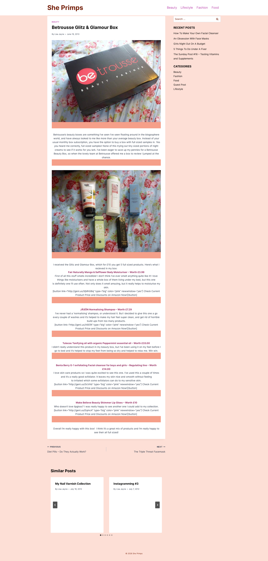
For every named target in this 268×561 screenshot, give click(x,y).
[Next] (157, 505)
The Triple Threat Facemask (149, 449)
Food (215, 7)
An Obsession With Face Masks (191, 38)
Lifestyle (187, 7)
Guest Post (180, 84)
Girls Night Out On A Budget (189, 43)
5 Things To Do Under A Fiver (190, 49)
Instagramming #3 (125, 483)
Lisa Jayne (59, 34)
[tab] (100, 535)
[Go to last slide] (55, 505)
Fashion (202, 7)
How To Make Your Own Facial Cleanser (196, 33)
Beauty (172, 7)
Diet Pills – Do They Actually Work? (66, 449)
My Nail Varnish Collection (73, 483)
